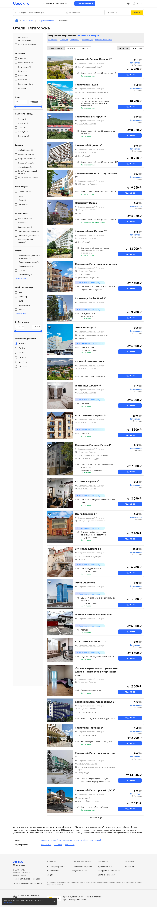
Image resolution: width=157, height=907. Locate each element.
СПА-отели (67, 840)
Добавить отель (105, 866)
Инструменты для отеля (109, 871)
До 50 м (22, 348)
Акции (50, 875)
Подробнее (130, 75)
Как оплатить (53, 871)
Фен (20, 292)
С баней (98, 840)
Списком (124, 48)
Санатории (58, 845)
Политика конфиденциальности (27, 883)
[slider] (15, 106)
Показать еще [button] (20, 279)
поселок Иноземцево (103, 40)
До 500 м (22, 357)
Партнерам (103, 861)
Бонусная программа (81, 861)
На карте (138, 48)
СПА (22, 270)
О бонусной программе (82, 866)
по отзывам (71, 48)
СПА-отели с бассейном (83, 840)
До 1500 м (23, 366)
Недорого (45, 840)
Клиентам (51, 861)
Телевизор (23, 297)
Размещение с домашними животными (29, 257)
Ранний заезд (25, 275)
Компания (129, 861)
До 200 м (22, 353)
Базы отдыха (46, 845)
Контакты (129, 866)
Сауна (22, 200)
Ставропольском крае (88, 36)
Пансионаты (69, 845)
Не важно (22, 343)
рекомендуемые (55, 48)
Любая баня (25, 192)
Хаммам (23, 204)
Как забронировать (56, 866)
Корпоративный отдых (29, 262)
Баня (21, 196)
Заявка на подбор (84, 3)
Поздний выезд (26, 266)
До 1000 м (23, 362)
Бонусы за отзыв (79, 871)
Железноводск (87, 40)
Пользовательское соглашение (27, 879)
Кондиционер (24, 305)
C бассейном (56, 840)
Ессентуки (64, 40)
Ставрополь (74, 40)
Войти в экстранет (106, 875)
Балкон (22, 309)
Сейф (21, 301)
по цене (83, 48)
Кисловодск (52, 40)
